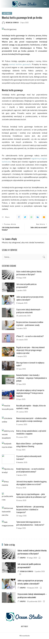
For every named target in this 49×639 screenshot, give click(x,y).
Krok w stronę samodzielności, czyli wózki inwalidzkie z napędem (31, 432)
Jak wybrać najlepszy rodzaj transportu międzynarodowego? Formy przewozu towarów (30, 393)
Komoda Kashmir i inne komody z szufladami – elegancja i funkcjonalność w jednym (31, 378)
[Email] (43, 217)
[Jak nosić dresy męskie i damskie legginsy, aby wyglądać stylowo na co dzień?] (8, 484)
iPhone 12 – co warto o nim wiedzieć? (30, 336)
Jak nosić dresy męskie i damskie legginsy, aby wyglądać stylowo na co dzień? (31, 483)
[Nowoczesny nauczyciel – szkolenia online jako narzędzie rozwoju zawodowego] (8, 421)
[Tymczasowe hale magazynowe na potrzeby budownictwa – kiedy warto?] (8, 525)
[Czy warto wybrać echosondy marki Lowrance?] (8, 459)
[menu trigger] (5, 4)
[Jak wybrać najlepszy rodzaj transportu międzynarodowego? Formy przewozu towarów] (8, 394)
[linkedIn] (37, 217)
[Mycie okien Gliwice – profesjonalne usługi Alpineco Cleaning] (8, 446)
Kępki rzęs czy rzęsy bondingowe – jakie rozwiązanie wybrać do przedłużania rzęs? (31, 495)
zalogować (16, 242)
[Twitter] (25, 217)
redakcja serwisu (12, 22)
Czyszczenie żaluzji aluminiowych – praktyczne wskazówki (29, 311)
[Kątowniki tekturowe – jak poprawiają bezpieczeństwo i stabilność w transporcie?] (8, 511)
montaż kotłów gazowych (20, 64)
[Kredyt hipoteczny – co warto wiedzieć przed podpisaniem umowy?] (8, 472)
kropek (23, 557)
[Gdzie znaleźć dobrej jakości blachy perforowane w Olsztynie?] (8, 274)
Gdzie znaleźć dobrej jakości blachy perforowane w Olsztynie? (28, 273)
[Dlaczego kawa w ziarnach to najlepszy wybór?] (8, 365)
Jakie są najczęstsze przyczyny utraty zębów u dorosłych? (29, 298)
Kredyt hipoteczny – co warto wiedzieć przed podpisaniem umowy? (30, 470)
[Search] (44, 4)
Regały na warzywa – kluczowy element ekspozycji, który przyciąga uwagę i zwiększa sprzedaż (30, 350)
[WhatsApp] (31, 217)
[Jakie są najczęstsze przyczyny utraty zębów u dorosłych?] (8, 300)
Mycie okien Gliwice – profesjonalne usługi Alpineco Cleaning (29, 445)
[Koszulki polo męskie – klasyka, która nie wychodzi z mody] (8, 408)
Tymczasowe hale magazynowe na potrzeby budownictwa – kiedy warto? (30, 523)
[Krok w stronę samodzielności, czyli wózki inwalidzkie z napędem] (8, 434)
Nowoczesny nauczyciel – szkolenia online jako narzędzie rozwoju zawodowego (31, 419)
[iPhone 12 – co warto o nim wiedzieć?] (8, 338)
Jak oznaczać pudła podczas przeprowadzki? (26, 285)
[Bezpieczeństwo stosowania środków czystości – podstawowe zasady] (8, 325)
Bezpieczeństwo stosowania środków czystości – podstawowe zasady (29, 323)
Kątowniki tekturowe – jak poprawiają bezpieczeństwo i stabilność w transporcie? (30, 509)
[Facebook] (18, 217)
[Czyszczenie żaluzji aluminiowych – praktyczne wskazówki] (8, 312)
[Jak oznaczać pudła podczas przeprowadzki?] (8, 287)
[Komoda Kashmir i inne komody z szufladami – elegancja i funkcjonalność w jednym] (8, 379)
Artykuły (7, 13)
